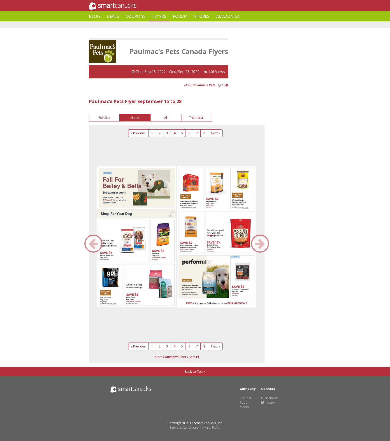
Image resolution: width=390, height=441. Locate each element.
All (165, 117)
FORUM (180, 16)
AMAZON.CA (227, 16)
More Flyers (204, 85)
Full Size (104, 117)
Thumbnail (196, 117)
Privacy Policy (211, 427)
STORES (201, 16)
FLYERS (159, 16)
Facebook (270, 398)
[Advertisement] (171, 25)
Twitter (270, 402)
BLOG (94, 16)
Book (135, 117)
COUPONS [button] (136, 16)
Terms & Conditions (184, 427)
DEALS (113, 16)
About (244, 402)
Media (244, 407)
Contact (245, 398)
